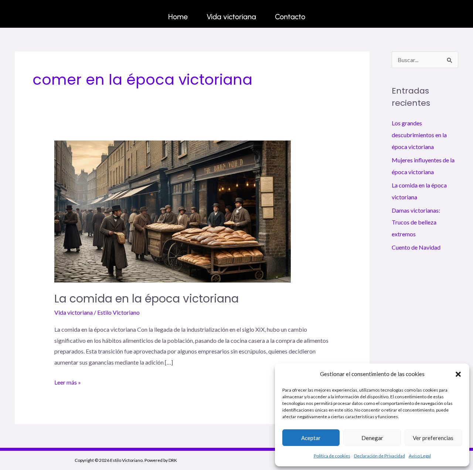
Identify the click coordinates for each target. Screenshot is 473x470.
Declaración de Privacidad (379, 456)
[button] (458, 374)
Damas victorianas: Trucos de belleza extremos (416, 222)
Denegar (372, 438)
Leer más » (67, 381)
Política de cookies (332, 456)
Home (178, 16)
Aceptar (311, 438)
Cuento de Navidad (416, 247)
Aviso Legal (420, 456)
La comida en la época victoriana (146, 299)
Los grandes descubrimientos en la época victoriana (419, 134)
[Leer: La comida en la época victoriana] (172, 210)
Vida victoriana (231, 16)
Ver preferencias (433, 438)
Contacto (290, 16)
